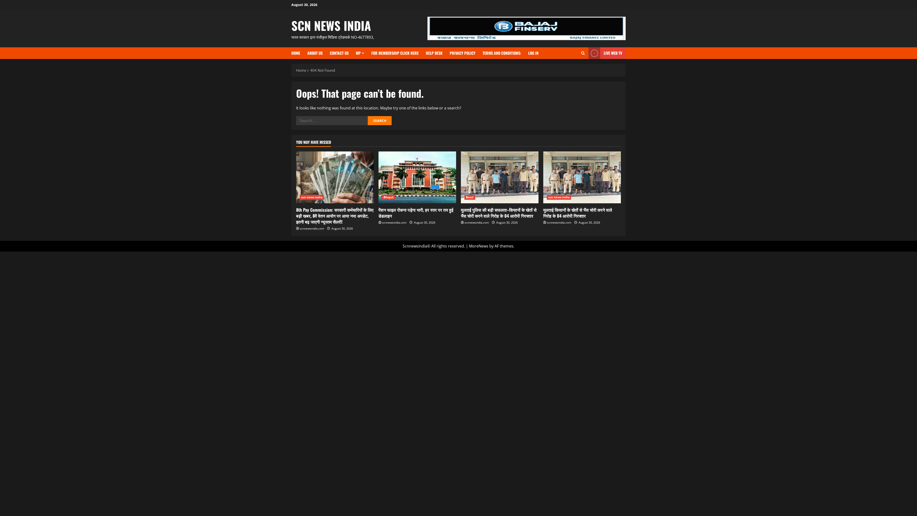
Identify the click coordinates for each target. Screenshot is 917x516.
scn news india (331, 25)
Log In (533, 53)
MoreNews (478, 246)
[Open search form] (583, 53)
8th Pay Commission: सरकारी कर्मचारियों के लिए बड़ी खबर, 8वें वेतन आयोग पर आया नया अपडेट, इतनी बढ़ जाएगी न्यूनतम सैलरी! (334, 216)
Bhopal (389, 197)
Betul (470, 197)
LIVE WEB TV (613, 53)
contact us (339, 53)
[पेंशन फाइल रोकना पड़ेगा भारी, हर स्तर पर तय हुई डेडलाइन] (417, 177)
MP (358, 53)
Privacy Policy (462, 53)
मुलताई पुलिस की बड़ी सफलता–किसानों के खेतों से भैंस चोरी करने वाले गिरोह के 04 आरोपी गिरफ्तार (499, 213)
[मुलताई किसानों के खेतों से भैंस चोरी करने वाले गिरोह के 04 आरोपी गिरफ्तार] (582, 177)
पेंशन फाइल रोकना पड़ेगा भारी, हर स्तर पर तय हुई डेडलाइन (416, 213)
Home (295, 53)
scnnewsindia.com (312, 228)
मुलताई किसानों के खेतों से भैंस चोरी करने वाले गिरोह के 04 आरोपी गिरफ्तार (577, 213)
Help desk (434, 53)
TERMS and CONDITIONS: (502, 53)
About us (315, 53)
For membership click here (395, 53)
